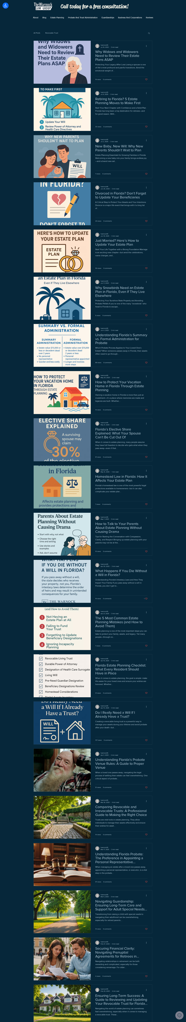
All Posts (37, 33)
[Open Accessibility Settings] (6, 6)
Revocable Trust (51, 33)
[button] (149, 33)
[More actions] (147, 45)
